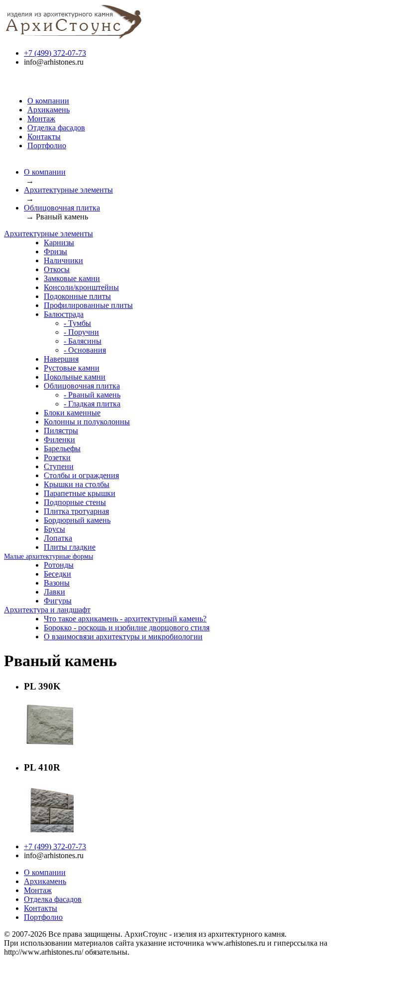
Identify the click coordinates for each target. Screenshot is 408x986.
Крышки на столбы (76, 484)
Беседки (57, 574)
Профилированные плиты (88, 305)
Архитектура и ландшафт (47, 609)
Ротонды (59, 565)
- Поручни (81, 332)
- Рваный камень (92, 395)
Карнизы (59, 242)
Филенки (59, 439)
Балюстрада (64, 314)
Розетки (57, 457)
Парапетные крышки (79, 493)
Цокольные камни (74, 377)
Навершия (61, 359)
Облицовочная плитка (62, 207)
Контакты (44, 136)
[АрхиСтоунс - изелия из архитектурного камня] (73, 36)
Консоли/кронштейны (81, 287)
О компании (48, 101)
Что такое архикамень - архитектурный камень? (125, 618)
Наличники (63, 260)
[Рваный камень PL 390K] (49, 748)
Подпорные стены (75, 502)
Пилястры (61, 430)
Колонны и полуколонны (87, 421)
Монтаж (41, 118)
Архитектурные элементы (68, 190)
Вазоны (57, 583)
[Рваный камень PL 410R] (49, 829)
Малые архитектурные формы (48, 556)
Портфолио (46, 145)
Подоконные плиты (77, 296)
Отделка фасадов (56, 127)
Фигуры (58, 600)
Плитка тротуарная (76, 511)
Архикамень (48, 109)
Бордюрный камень (77, 520)
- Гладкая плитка (92, 403)
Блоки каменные (72, 412)
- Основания (85, 350)
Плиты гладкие (70, 547)
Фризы (55, 251)
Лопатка (58, 538)
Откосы (57, 269)
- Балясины (83, 341)
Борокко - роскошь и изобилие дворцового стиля (126, 627)
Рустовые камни (72, 368)
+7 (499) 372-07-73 (55, 53)
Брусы (54, 529)
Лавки (54, 592)
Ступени (59, 466)
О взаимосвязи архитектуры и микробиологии (123, 636)
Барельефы (62, 448)
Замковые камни (72, 278)
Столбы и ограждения (81, 475)
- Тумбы (77, 323)
